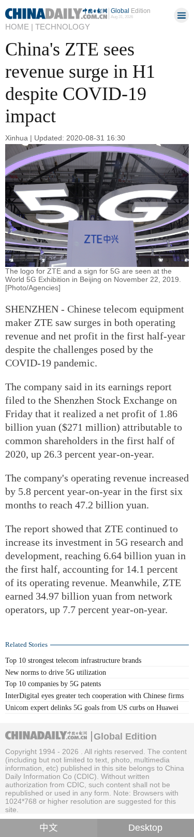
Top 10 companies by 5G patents (53, 683)
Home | (19, 27)
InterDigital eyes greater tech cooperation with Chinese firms (94, 695)
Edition (131, 10)
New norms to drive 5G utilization (55, 672)
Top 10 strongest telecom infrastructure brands (73, 660)
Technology (62, 27)
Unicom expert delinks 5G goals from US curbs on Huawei (91, 707)
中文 (48, 827)
